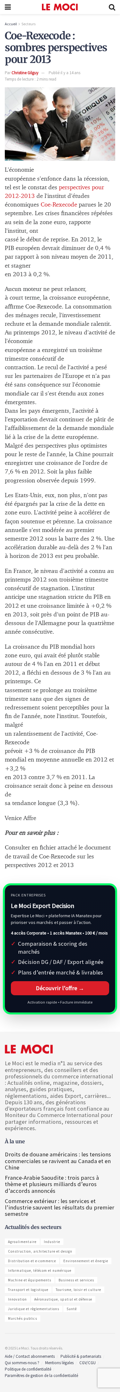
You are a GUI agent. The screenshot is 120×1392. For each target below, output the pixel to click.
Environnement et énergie (85, 1261)
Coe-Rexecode (59, 205)
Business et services (76, 1280)
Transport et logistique (28, 1289)
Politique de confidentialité (28, 1369)
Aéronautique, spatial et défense (63, 1299)
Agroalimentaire (22, 1242)
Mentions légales (59, 1362)
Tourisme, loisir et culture (78, 1289)
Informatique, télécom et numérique (39, 1270)
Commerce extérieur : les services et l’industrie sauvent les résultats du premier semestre (59, 1207)
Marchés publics (22, 1318)
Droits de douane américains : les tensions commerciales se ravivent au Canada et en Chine (58, 1161)
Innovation (17, 1299)
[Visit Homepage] (60, 7)
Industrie (52, 1242)
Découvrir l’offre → (60, 988)
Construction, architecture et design (40, 1251)
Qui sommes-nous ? (22, 1362)
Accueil (11, 23)
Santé (72, 1309)
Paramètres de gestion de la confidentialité (41, 1375)
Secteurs (28, 23)
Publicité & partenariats (80, 1356)
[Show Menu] (8, 7)
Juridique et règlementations (33, 1309)
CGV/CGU (87, 1362)
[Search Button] (112, 7)
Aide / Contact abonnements (30, 1356)
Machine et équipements (29, 1280)
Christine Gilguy (25, 72)
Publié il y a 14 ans (64, 72)
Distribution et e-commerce (32, 1261)
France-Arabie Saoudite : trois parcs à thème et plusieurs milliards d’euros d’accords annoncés (52, 1184)
